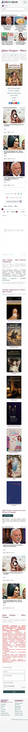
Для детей (18, 709)
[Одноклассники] (14, 103)
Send (14, 691)
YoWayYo (16, 90)
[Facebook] (12, 103)
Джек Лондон (16, 88)
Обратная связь (5, 715)
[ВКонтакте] (10, 103)
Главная (3, 704)
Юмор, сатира (19, 715)
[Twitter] (18, 103)
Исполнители (4, 713)
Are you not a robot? (8, 682)
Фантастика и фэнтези (18, 704)
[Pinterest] (16, 103)
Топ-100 (3, 709)
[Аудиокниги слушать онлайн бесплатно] (9, 2)
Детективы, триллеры (18, 707)
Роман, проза (13, 55)
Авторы (3, 711)
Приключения (19, 713)
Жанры (3, 706)
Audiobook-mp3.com (23, 719)
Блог (2, 707)
